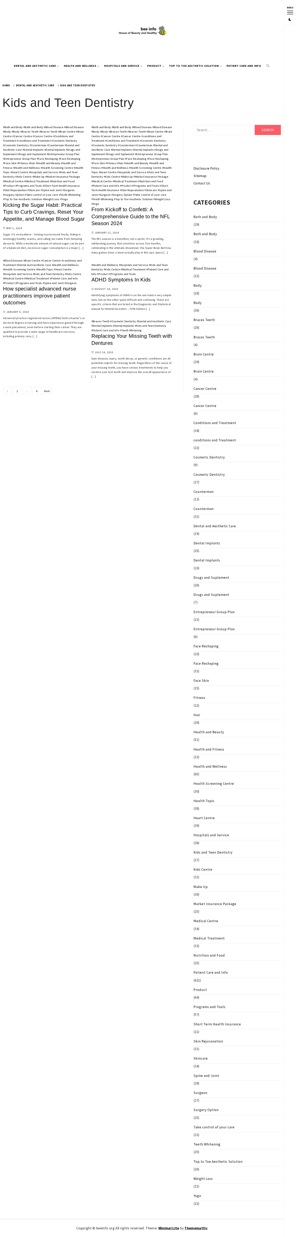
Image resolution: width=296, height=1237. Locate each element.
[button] (290, 20)
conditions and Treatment (34, 140)
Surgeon (69, 190)
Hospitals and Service (121, 66)
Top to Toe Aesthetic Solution (194, 66)
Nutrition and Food (63, 181)
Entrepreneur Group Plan (64, 154)
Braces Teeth (30, 131)
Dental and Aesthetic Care (35, 66)
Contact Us (202, 183)
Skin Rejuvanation (15, 190)
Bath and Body (13, 127)
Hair (32, 163)
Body (7, 131)
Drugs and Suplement (32, 154)
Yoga (65, 199)
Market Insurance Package (63, 176)
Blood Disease (54, 127)
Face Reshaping (48, 159)
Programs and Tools (29, 185)
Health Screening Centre (57, 168)
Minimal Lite (168, 1228)
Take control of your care (42, 195)
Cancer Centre (23, 136)
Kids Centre (24, 176)
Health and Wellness (80, 66)
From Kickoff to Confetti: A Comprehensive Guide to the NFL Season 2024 (130, 216)
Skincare (34, 190)
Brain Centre (67, 131)
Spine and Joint (52, 190)
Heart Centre (20, 172)
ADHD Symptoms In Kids (121, 280)
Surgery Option (14, 195)
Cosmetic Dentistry (65, 140)
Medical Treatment (37, 181)
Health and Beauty (48, 163)
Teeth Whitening (70, 195)
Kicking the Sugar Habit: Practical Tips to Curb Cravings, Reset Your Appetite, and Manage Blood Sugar (44, 212)
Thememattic (196, 1228)
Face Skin (10, 163)
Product (154, 66)
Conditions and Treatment (123, 140)
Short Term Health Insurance (62, 185)
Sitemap (200, 176)
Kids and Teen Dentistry (49, 274)
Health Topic (45, 269)
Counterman (38, 145)
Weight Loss (52, 199)
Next (47, 391)
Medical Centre (14, 181)
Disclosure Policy (206, 168)
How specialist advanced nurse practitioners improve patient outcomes (39, 296)
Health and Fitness (209, 749)
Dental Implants (33, 149)
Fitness (23, 163)
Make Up (39, 176)
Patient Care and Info (244, 66)
